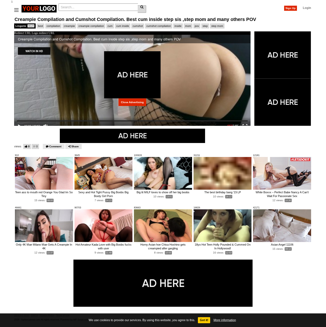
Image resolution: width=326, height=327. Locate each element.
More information (225, 320)
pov (197, 25)
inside (178, 25)
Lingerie (24, 25)
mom (188, 25)
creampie (69, 25)
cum (110, 25)
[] (142, 9)
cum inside (122, 25)
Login (307, 7)
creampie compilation (91, 25)
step (205, 25)
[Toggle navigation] (18, 8)
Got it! (204, 320)
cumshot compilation (158, 25)
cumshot (138, 25)
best (40, 25)
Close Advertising (132, 102)
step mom (217, 25)
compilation (53, 25)
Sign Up (290, 8)
